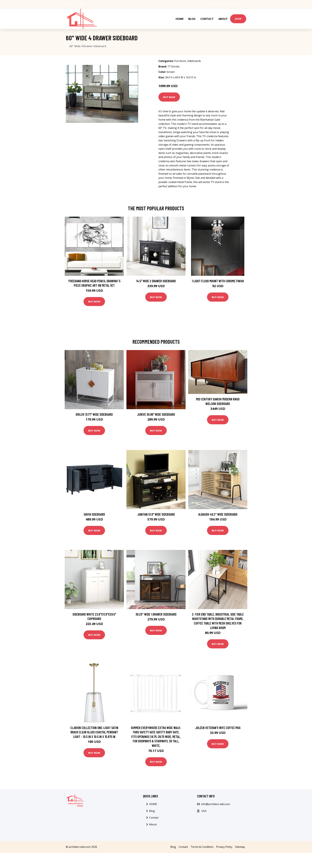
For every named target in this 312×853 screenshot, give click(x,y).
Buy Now (169, 97)
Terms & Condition (202, 847)
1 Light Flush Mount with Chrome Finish (218, 281)
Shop (238, 18)
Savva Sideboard (94, 514)
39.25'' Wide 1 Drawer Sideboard (156, 614)
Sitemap (240, 847)
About (223, 19)
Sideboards (194, 61)
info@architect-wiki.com (231, 4)
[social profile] (81, 4)
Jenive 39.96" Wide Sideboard (156, 414)
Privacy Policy (224, 847)
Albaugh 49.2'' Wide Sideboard (217, 514)
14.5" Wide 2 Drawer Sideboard (156, 281)
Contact (207, 19)
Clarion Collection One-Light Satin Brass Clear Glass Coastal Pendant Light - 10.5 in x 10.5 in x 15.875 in (94, 732)
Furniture (180, 61)
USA (213, 4)
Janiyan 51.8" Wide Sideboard (156, 514)
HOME (179, 19)
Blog (191, 19)
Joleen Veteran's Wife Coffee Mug (217, 728)
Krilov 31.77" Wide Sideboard (94, 414)
